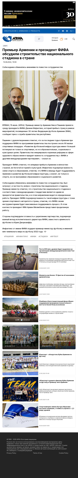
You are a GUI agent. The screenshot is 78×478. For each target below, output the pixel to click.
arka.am (58, 445)
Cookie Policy (63, 453)
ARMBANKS (23, 31)
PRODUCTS (35, 31)
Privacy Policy (11, 453)
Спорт (5, 46)
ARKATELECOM (10, 31)
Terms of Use (37, 453)
